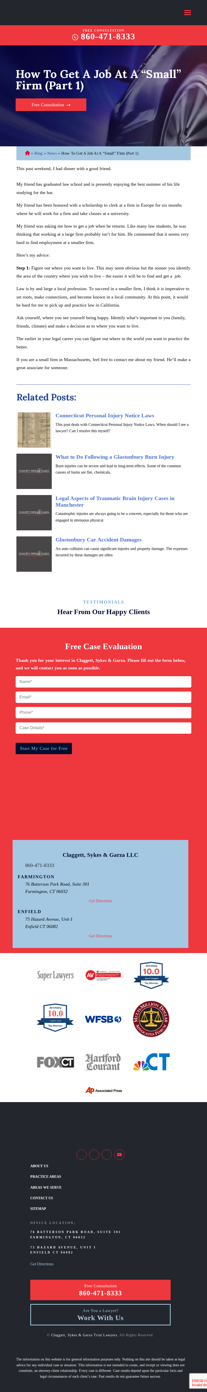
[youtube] (119, 1155)
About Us (39, 1166)
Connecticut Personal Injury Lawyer (27, 153)
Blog (38, 153)
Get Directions (100, 901)
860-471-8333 (108, 36)
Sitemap (38, 1209)
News (52, 153)
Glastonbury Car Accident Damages (99, 539)
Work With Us (100, 1318)
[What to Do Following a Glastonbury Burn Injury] (34, 471)
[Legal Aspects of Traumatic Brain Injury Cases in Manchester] (34, 512)
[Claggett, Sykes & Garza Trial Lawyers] (49, 13)
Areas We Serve (46, 1187)
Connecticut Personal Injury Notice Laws (105, 415)
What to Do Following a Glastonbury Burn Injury (115, 457)
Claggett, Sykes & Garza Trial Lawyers (84, 1335)
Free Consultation (48, 104)
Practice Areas (45, 1177)
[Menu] (188, 13)
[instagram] (107, 1155)
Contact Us (41, 1198)
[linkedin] (94, 1155)
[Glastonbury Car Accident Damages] (34, 554)
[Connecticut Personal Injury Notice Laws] (34, 430)
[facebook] (81, 1155)
